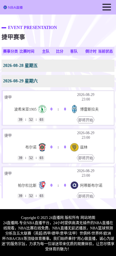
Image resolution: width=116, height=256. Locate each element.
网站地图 (87, 218)
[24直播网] (13, 8)
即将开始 (85, 120)
